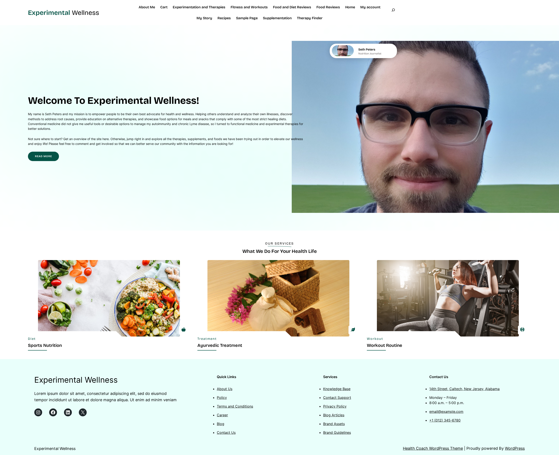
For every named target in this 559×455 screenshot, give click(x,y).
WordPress (515, 448)
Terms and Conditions (235, 406)
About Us (224, 389)
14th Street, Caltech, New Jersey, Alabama (464, 389)
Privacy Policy (335, 406)
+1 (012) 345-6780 (445, 420)
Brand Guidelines (337, 432)
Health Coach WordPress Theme (433, 448)
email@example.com (446, 411)
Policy (222, 397)
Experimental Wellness (76, 380)
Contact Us (226, 432)
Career (222, 415)
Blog (220, 424)
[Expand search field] (393, 12)
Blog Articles (333, 415)
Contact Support (337, 397)
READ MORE (43, 156)
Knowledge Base (336, 389)
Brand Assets (334, 424)
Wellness (63, 13)
